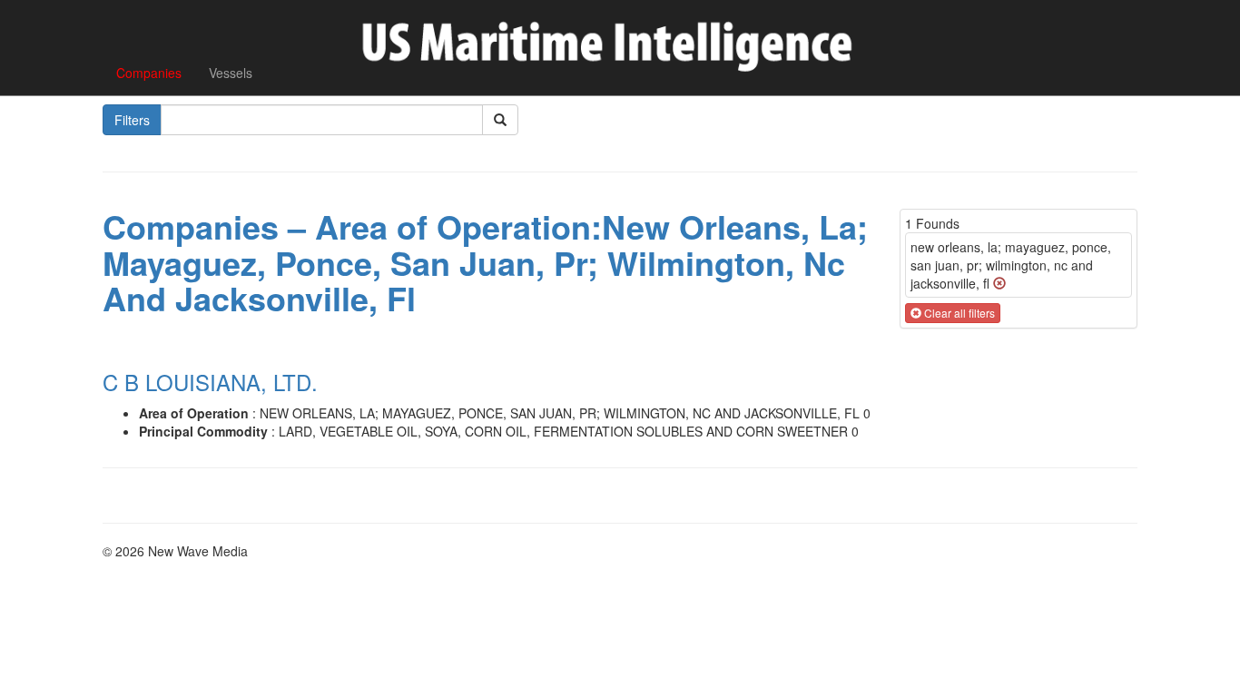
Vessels (230, 73)
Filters (132, 120)
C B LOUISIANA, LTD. (210, 382)
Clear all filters (958, 312)
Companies (149, 73)
